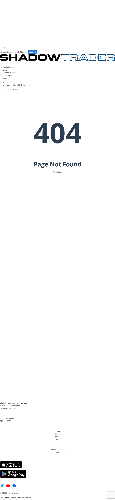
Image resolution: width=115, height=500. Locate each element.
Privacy (58, 452)
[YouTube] (8, 486)
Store (57, 434)
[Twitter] (2, 486)
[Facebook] (14, 486)
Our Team (57, 431)
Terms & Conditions (57, 450)
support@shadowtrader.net (10, 418)
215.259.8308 (5, 421)
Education (57, 437)
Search (32, 52)
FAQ (57, 439)
